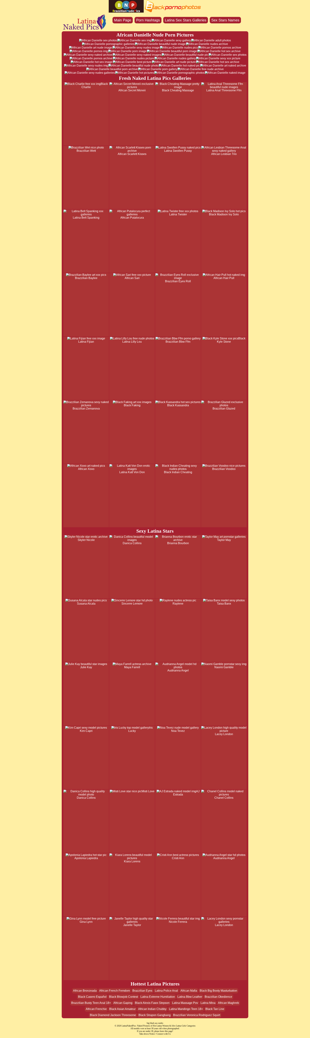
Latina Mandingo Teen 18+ (186, 1008)
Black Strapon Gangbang (154, 1015)
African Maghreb (228, 1002)
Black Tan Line (214, 1008)
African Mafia (188, 990)
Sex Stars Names (225, 20)
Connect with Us (163, 1034)
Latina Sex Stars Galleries (185, 20)
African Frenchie (96, 1008)
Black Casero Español (92, 996)
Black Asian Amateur (122, 1008)
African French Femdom (114, 990)
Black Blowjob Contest (123, 996)
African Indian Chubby (152, 1008)
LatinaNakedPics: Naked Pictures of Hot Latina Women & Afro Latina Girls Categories (159, 1026)
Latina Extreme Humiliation (157, 996)
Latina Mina (208, 1002)
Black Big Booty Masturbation (218, 990)
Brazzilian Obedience (218, 996)
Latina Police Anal (166, 990)
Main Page (122, 20)
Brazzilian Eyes (142, 990)
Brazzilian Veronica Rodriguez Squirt (196, 1015)
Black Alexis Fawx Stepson (152, 1002)
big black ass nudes (155, 1023)
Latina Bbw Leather (189, 996)
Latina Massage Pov (185, 1002)
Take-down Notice (147, 1034)
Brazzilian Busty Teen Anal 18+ (91, 1002)
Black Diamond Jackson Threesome (113, 1015)
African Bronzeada (85, 990)
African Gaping (122, 1002)
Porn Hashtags (148, 20)
